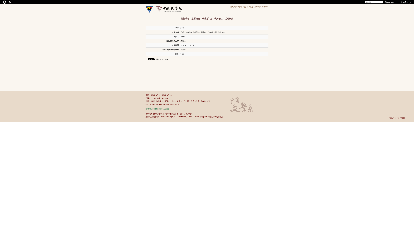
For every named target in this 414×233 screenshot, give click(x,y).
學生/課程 (207, 18)
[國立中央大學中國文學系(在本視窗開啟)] (149, 9)
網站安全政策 (164, 109)
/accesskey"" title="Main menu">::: (199, 7)
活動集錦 (229, 18)
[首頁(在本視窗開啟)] (9, 2)
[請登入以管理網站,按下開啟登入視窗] (4, 2)
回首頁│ (233, 7)
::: (144, 95)
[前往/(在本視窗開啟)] (171, 8)
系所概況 (195, 18)
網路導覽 (265, 7)
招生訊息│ (250, 7)
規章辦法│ (258, 7)
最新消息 (185, 18)
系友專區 (218, 18)
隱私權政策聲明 (152, 109)
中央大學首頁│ (241, 7)
